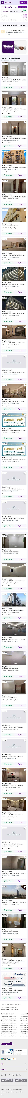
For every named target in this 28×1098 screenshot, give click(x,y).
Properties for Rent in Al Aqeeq (9, 1016)
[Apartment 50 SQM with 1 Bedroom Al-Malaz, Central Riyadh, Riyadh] (14, 716)
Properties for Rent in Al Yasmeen (9, 1033)
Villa (11, 20)
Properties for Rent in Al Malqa (9, 1021)
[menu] (2, 7)
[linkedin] (13, 1075)
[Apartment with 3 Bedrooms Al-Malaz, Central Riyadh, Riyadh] (14, 927)
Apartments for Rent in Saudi (13, 1004)
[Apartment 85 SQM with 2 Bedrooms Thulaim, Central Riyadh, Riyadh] (14, 478)
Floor (21, 20)
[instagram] (2, 1075)
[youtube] (17, 1075)
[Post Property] (16, 7)
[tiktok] (5, 1075)
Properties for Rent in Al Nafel (8, 1025)
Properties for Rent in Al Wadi (8, 1031)
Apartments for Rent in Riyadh (8, 1007)
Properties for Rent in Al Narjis (9, 1027)
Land (16, 20)
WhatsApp (9, 87)
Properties (5, 11)
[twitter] (20, 1075)
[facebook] (9, 1075)
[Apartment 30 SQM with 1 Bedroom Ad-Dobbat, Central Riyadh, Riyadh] (14, 833)
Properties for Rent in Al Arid (8, 1018)
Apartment (4, 20)
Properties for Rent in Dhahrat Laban (9, 1036)
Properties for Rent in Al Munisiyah (9, 1023)
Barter (23, 11)
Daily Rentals (14, 11)
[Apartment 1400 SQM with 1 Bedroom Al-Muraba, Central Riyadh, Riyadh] (14, 361)
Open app (23, 2)
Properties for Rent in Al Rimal (8, 1029)
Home (2, 1004)
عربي (4, 1095)
